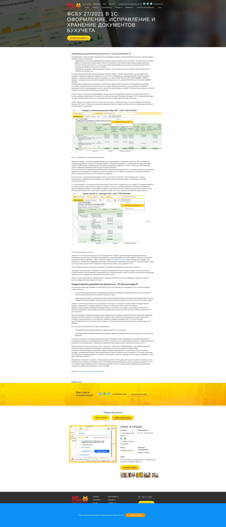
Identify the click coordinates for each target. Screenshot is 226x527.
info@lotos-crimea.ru (126, 450)
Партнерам (96, 4)
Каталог (96, 496)
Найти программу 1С (79, 38)
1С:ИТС (130, 263)
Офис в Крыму (101, 418)
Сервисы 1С (129, 7)
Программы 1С (107, 7)
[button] (160, 7)
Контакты (112, 4)
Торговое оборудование (145, 7)
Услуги (86, 7)
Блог (104, 4)
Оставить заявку (129, 467)
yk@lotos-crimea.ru (144, 452)
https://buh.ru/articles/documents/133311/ (91, 371)
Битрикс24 (97, 500)
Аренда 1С (118, 7)
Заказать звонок (135, 515)
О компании (86, 4)
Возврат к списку (77, 382)
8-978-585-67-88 (158, 4)
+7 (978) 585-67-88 (119, 394)
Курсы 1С (95, 7)
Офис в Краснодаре (123, 418)
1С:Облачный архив (118, 259)
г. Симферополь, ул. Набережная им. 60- (130, 4)
